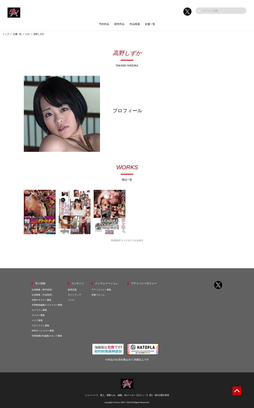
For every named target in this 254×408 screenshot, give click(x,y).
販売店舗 (72, 289)
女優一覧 (150, 24)
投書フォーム (98, 295)
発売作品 (119, 24)
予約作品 (104, 24)
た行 (27, 34)
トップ (6, 34)
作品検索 (135, 24)
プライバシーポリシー (144, 283)
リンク (71, 300)
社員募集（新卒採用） (43, 289)
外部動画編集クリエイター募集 (47, 305)
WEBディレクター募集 (43, 330)
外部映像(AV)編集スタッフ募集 (47, 336)
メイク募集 (37, 320)
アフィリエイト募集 (101, 289)
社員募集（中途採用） (43, 295)
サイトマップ (74, 295)
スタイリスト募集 (40, 325)
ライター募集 (38, 315)
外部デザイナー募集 (41, 300)
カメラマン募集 (39, 310)
